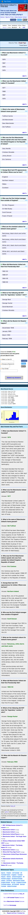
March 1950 (6, 335)
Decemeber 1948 (8, 328)
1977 (3, 88)
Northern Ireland (7, 180)
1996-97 (5, 275)
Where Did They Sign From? (11, 852)
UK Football (15, 873)
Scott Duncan (6, 212)
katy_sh (5, 27)
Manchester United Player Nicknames (15, 854)
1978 (3, 98)
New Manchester (8, 123)
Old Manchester (7, 120)
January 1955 (6, 331)
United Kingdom (17, 876)
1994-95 (5, 278)
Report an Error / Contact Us (16, 913)
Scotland (5, 188)
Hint (26, 54)
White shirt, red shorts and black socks (13, 252)
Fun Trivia (7, 1)
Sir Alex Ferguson (8, 205)
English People (5, 882)
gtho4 (7, 812)
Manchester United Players (11, 834)
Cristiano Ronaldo (8, 152)
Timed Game (23, 45)
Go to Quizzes (14, 897)
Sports (3, 873)
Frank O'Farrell (7, 216)
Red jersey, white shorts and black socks (14, 241)
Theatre (8, 873)
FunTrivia (10, 905)
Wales (4, 184)
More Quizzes (14, 901)
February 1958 (7, 338)
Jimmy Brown (6, 156)
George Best (6, 299)
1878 (3, 67)
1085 (24, 27)
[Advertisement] (14, 35)
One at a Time (13, 43)
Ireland (3, 880)
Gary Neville (6, 148)
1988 (4, 91)
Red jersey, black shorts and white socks (14, 235)
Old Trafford (6, 127)
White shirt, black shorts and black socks (14, 247)
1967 (3, 63)
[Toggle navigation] (25, 1)
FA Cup (13, 882)
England (5, 177)
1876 (3, 59)
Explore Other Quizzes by (14, 893)
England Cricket (21, 882)
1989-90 (5, 282)
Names (9, 876)
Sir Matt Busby (7, 209)
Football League (6, 884)
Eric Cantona (6, 159)
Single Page (22, 43)
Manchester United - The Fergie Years (14, 836)
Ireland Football (12, 886)
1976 (3, 70)
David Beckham (7, 307)
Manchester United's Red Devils (13, 858)
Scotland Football (17, 878)
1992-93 (5, 271)
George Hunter (7, 303)
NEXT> (24, 76)
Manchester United (9, 829)
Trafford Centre (7, 116)
